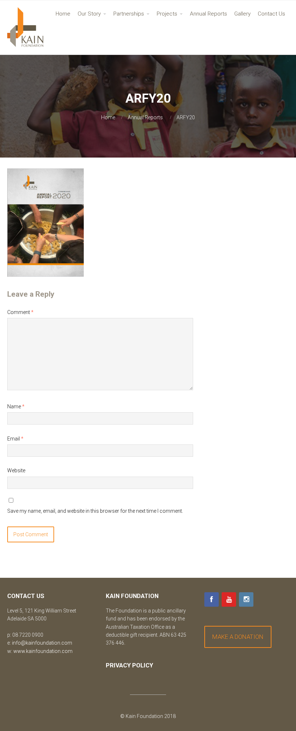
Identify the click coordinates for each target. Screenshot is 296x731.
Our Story (89, 13)
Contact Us (271, 13)
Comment (20, 312)
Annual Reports (208, 13)
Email (15, 439)
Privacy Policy (129, 665)
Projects (167, 13)
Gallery (242, 13)
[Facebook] (211, 599)
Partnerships (128, 13)
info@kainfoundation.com (42, 643)
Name (16, 406)
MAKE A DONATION (238, 636)
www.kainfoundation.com (43, 651)
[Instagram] (246, 599)
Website (16, 470)
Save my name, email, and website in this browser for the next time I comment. (95, 511)
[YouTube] (229, 599)
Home (63, 13)
